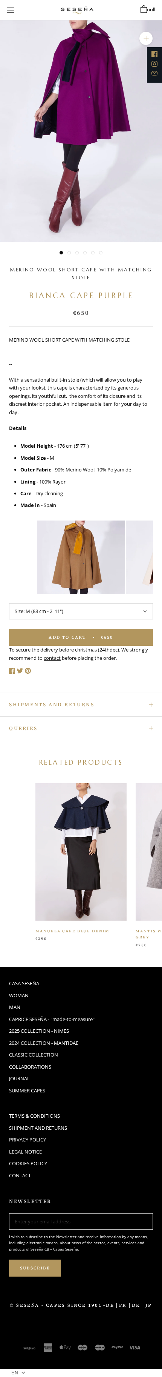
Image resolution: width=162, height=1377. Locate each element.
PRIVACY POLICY (27, 1139)
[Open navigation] (10, 10)
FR (123, 1305)
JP (148, 1305)
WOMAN (19, 995)
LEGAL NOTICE (25, 1151)
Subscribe (35, 1268)
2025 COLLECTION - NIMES (39, 1030)
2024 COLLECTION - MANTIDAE (43, 1043)
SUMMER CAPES (27, 1090)
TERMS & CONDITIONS (34, 1115)
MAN (14, 1007)
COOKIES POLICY (28, 1163)
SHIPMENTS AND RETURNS (52, 704)
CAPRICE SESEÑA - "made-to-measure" (52, 1019)
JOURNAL (19, 1078)
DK (136, 1305)
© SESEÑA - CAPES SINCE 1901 (56, 1305)
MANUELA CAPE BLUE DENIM (72, 931)
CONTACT (20, 1175)
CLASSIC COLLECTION (33, 1054)
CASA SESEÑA (24, 983)
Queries (23, 728)
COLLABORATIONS (30, 1066)
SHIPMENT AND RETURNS (38, 1127)
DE (110, 1305)
